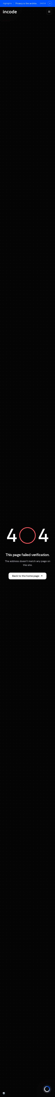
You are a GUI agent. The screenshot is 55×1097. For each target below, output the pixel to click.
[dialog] (4, 1093)
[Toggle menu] (49, 11)
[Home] (10, 11)
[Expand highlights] (50, 3)
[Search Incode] (47, 1089)
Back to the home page (25, 576)
